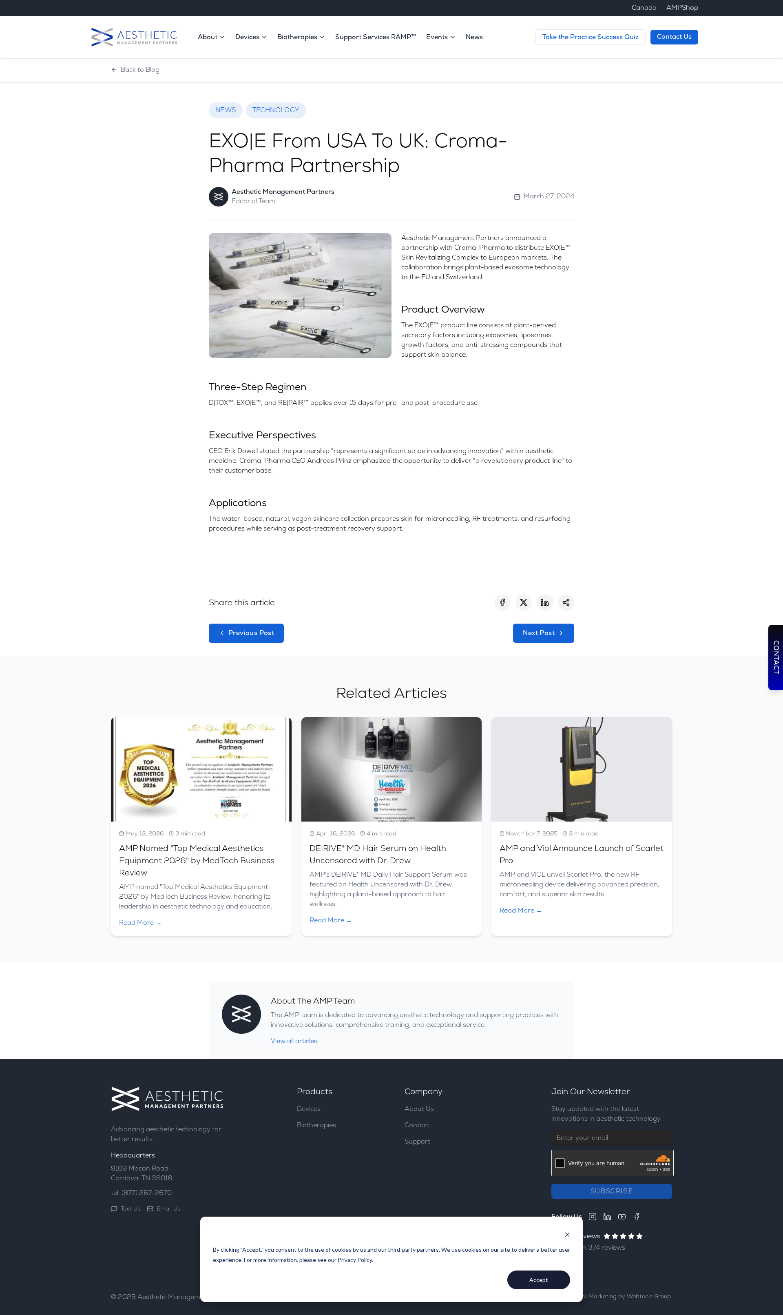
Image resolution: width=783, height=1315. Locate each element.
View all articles (294, 1041)
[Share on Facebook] (502, 602)
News (474, 37)
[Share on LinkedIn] (545, 602)
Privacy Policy (355, 1259)
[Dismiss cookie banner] (567, 1234)
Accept (538, 1279)
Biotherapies (316, 1125)
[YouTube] (622, 1217)
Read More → (140, 922)
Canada (644, 7)
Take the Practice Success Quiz (590, 37)
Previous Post (251, 633)
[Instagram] (592, 1217)
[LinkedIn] (607, 1217)
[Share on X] (523, 602)
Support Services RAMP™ (375, 37)
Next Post (539, 633)
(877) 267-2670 (147, 1192)
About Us (419, 1108)
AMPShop (682, 7)
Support (417, 1141)
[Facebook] (637, 1217)
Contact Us (674, 36)
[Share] (566, 602)
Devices (309, 1108)
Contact (417, 1125)
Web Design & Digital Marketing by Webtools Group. (601, 1296)
